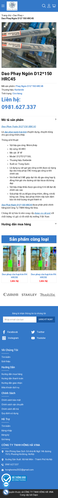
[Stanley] (10, 294)
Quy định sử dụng (9, 413)
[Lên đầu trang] (53, 346)
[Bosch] (47, 294)
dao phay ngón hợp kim (15, 132)
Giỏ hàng (5, 439)
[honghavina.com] (12, 6)
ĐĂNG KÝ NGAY (46, 319)
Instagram (13, 338)
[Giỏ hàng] (54, 5)
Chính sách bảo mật (11, 400)
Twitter (40, 332)
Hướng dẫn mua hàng (11, 374)
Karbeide (19, 90)
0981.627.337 (18, 107)
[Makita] (29, 294)
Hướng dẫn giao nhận (11, 383)
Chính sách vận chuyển (12, 404)
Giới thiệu (5, 361)
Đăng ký (5, 435)
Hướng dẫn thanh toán (12, 378)
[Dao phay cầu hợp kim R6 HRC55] (43, 259)
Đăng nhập (6, 430)
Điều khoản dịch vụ (10, 387)
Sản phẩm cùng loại (29, 239)
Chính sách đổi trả (10, 409)
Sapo (35, 495)
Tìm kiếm (5, 357)
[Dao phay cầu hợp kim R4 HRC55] (14, 259)
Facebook (12, 332)
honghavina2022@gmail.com (19, 470)
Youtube (41, 338)
